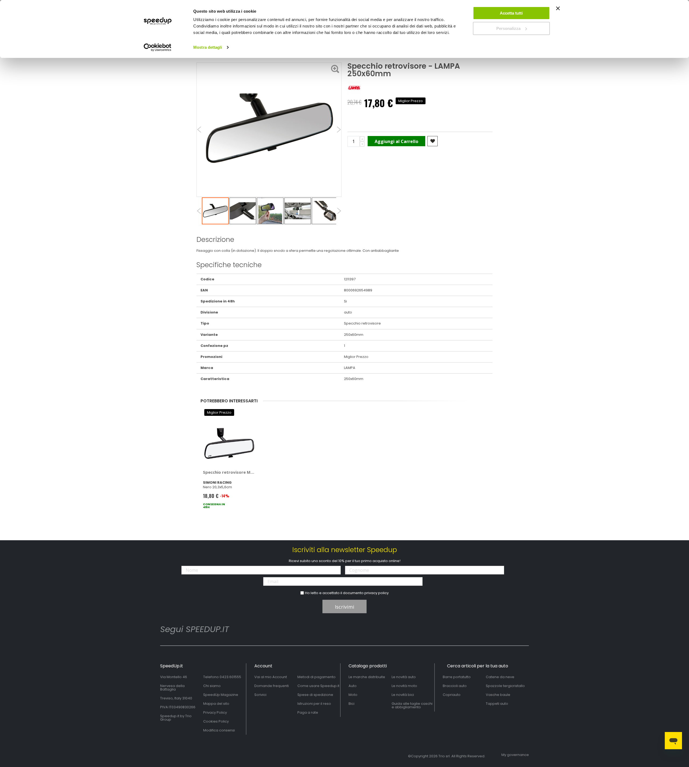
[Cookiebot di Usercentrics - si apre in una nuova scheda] (157, 47)
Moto (353, 694)
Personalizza (508, 28)
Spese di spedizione (315, 694)
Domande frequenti (271, 685)
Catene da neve (500, 676)
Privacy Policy (215, 712)
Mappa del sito (216, 703)
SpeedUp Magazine (220, 694)
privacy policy (376, 592)
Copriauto (451, 694)
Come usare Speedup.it (318, 685)
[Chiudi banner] (558, 10)
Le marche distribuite (367, 676)
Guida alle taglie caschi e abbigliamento (412, 705)
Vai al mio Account (270, 676)
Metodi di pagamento (316, 676)
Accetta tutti (511, 13)
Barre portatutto (457, 676)
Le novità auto (404, 676)
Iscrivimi (344, 607)
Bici (351, 703)
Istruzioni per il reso (314, 703)
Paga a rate (307, 712)
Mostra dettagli (207, 47)
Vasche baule (498, 694)
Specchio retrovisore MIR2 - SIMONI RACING (229, 472)
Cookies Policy (216, 721)
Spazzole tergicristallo (505, 685)
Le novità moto (404, 685)
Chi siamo (212, 685)
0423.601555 (230, 676)
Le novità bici (403, 694)
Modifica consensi (219, 730)
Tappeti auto (497, 703)
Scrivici (260, 694)
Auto (353, 685)
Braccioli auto (455, 685)
